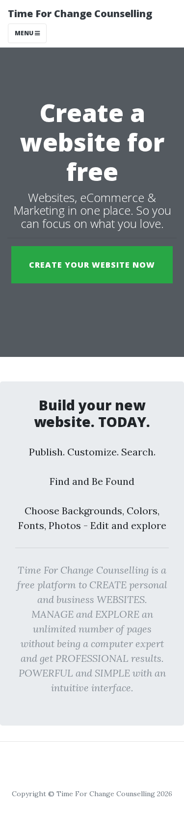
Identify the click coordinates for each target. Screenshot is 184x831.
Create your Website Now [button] (92, 264)
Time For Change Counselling (80, 13)
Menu (25, 33)
